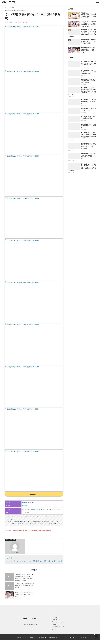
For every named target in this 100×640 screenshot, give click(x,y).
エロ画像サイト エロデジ (59, 626)
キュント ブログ (56, 619)
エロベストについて (21, 637)
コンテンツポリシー (33, 637)
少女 (55, 509)
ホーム (6, 7)
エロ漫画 (12, 7)
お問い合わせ (83, 637)
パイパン (27, 509)
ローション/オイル (43, 509)
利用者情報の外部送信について (56, 637)
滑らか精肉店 (25, 505)
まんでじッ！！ (56, 624)
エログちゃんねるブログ (58, 622)
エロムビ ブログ (56, 617)
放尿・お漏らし (48, 561)
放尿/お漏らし (34, 509)
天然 (59, 509)
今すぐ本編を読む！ (33, 494)
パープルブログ (56, 629)
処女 (23, 509)
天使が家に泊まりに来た (28, 502)
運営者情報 (43, 637)
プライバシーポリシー (72, 637)
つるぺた (51, 509)
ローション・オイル (26, 561)
